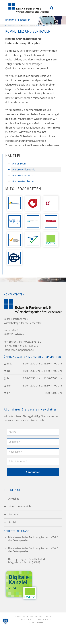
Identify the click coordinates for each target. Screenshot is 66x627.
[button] (5, 621)
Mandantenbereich (19, 506)
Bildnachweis (36, 622)
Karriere (13, 514)
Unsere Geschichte (23, 181)
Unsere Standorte (22, 175)
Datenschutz (45, 619)
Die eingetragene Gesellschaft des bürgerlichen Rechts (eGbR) (27, 560)
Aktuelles (13, 498)
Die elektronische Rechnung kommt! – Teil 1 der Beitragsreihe (33, 550)
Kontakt (13, 522)
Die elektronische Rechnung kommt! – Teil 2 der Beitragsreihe (33, 539)
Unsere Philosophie (23, 169)
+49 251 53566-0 (29, 345)
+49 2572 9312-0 (32, 341)
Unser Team (19, 163)
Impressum (25, 619)
